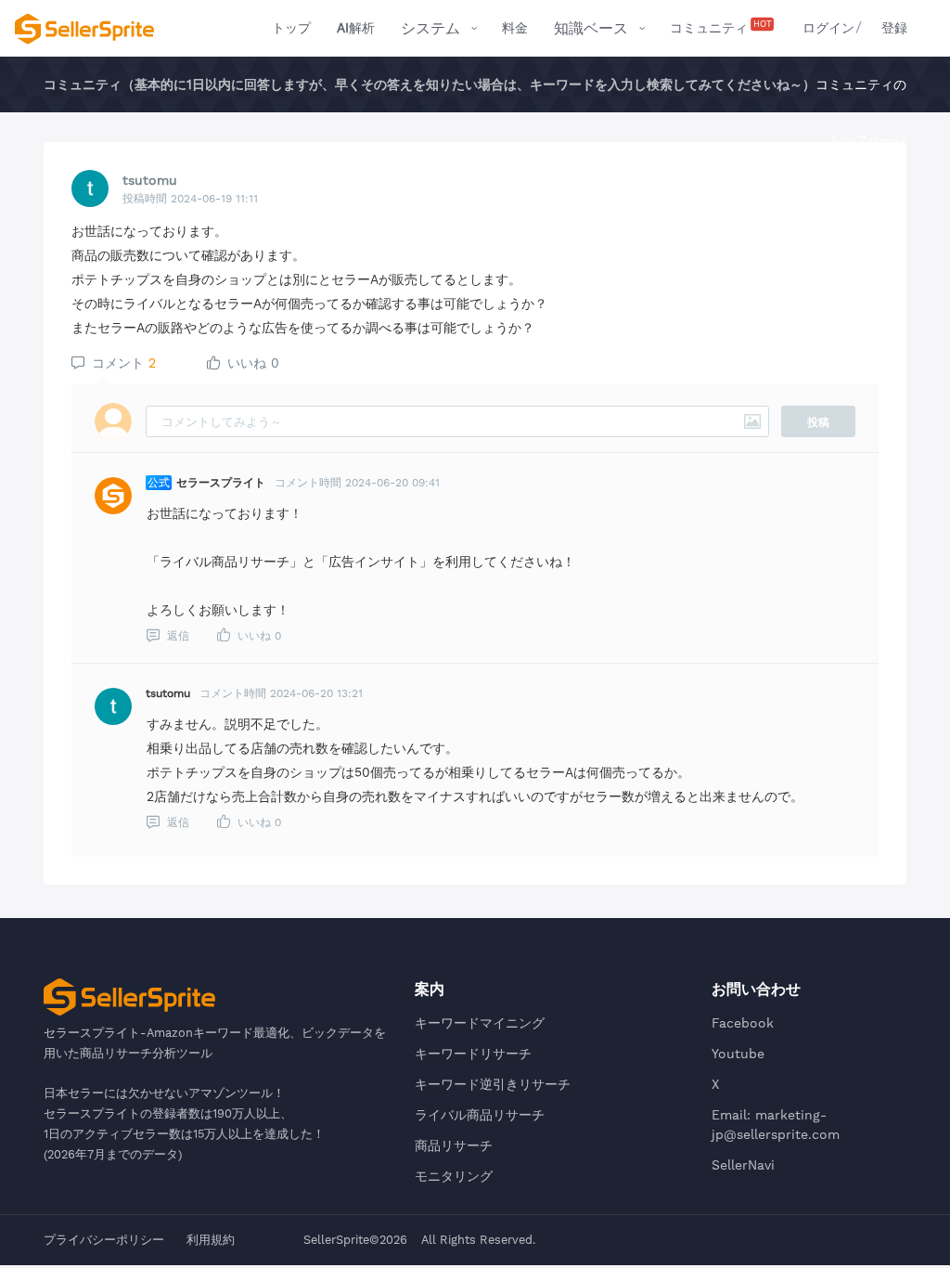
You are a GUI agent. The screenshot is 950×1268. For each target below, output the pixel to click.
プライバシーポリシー (104, 1240)
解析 (356, 27)
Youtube (738, 1053)
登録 (894, 27)
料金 (515, 27)
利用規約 (210, 1240)
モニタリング (454, 1176)
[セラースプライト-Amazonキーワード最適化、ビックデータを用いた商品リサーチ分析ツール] (84, 28)
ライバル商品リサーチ (480, 1114)
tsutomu (149, 180)
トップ (291, 27)
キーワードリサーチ (473, 1053)
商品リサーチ (454, 1145)
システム (430, 28)
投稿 (818, 422)
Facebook (743, 1023)
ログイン (828, 27)
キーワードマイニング (480, 1023)
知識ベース (591, 28)
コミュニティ (721, 27)
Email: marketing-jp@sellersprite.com (776, 1124)
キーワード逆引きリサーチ (493, 1084)
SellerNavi (743, 1165)
